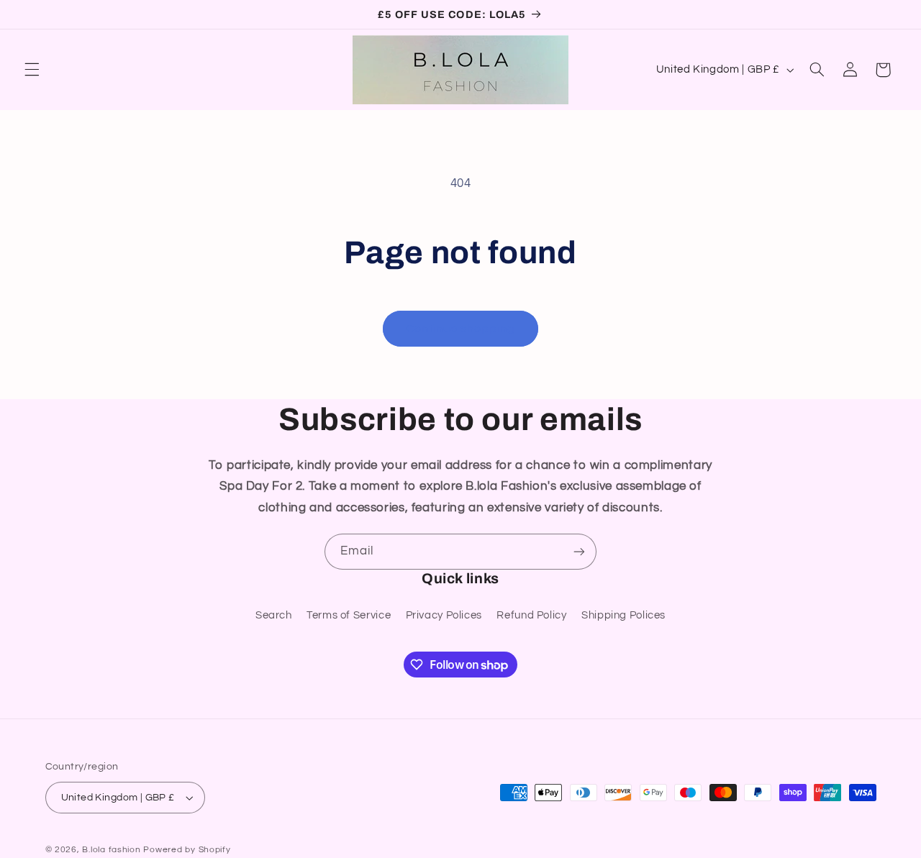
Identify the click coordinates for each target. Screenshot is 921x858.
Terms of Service (349, 615)
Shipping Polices (623, 615)
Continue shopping (461, 328)
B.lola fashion (112, 850)
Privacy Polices (444, 615)
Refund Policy (531, 615)
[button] (31, 69)
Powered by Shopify (186, 850)
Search (273, 615)
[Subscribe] (579, 551)
